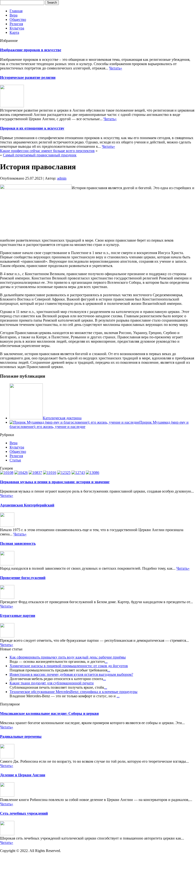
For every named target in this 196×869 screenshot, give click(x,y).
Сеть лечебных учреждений (24, 813)
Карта (14, 32)
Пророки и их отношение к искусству (32, 128)
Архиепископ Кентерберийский (27, 505)
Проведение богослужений (22, 578)
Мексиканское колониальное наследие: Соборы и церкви (49, 713)
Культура (17, 28)
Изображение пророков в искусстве (30, 50)
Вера (13, 15)
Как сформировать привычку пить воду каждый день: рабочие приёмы (68, 657)
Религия (16, 24)
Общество (18, 19)
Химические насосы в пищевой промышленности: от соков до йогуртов (69, 666)
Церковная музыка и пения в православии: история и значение (54, 482)
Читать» (115, 68)
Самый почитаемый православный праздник (39, 155)
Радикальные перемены (21, 736)
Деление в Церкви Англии (22, 775)
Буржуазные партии (17, 615)
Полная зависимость (18, 543)
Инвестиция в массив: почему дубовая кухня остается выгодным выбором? (71, 674)
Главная (16, 11)
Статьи (15, 460)
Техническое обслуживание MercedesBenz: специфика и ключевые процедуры (73, 692)
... (106, 661)
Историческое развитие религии (27, 77)
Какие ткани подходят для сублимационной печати (52, 683)
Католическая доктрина (62, 418)
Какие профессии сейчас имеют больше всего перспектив (47, 151)
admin (61, 178)
